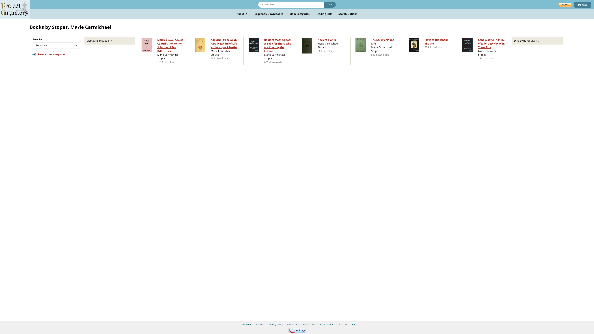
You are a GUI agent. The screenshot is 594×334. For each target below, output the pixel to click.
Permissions (293, 324)
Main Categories (300, 14)
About (242, 14)
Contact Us (342, 324)
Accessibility (326, 324)
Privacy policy (276, 324)
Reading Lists (324, 14)
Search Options (347, 14)
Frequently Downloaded (268, 14)
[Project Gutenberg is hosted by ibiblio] (297, 332)
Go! (330, 4)
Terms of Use (309, 324)
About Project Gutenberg (252, 324)
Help (353, 324)
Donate (582, 4)
